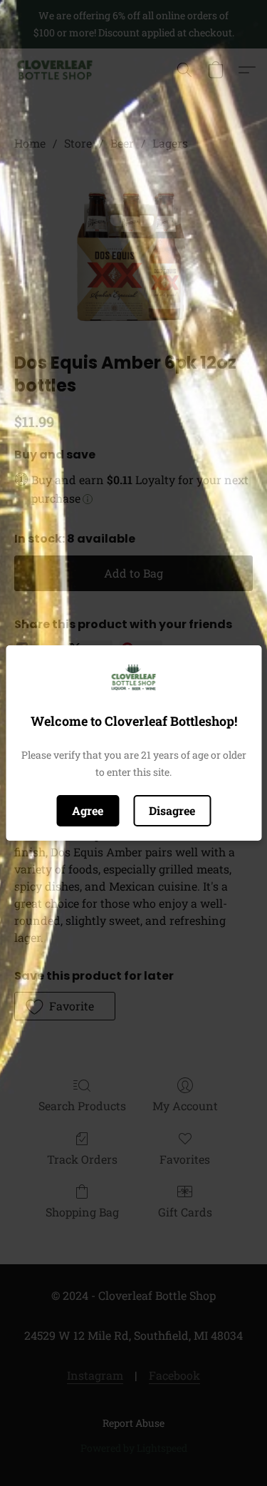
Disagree (172, 810)
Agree (87, 810)
